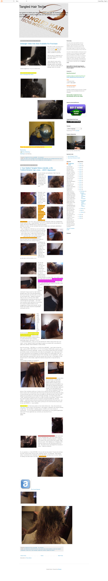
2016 (80, 180)
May (81, 210)
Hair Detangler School (72, 156)
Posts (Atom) (28, 558)
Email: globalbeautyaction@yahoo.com (75, 77)
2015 (80, 182)
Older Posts (60, 555)
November (82, 191)
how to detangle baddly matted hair (41, 158)
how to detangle (31, 158)
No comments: (41, 157)
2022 (80, 171)
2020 (80, 173)
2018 (80, 176)
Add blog (22, 153)
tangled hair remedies (42, 550)
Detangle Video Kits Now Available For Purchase (38, 44)
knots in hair (43, 548)
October (82, 208)
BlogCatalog (23, 150)
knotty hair (55, 548)
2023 (80, 169)
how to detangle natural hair (54, 158)
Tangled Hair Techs (32, 6)
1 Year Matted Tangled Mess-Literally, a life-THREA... (83, 203)
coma (39, 548)
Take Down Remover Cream (74, 158)
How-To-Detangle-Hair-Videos (27, 74)
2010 (80, 214)
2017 (80, 178)
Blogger (59, 569)
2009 (80, 216)
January (82, 212)
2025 (80, 165)
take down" (23, 407)
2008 (80, 218)
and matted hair (27, 548)
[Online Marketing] (25, 152)
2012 (80, 187)
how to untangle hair (39, 159)
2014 (80, 184)
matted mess (28, 550)
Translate (77, 130)
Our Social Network (35, 489)
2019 (80, 174)
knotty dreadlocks (49, 548)
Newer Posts (23, 555)
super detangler (34, 550)
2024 (80, 167)
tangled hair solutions (50, 550)
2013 (80, 186)
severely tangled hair (48, 159)
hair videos (26, 158)
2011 (80, 189)
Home (42, 555)
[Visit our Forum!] (74, 122)
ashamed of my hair (34, 548)
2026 (80, 163)
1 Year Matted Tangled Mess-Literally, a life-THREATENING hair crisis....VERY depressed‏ (37, 169)
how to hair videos (31, 159)
